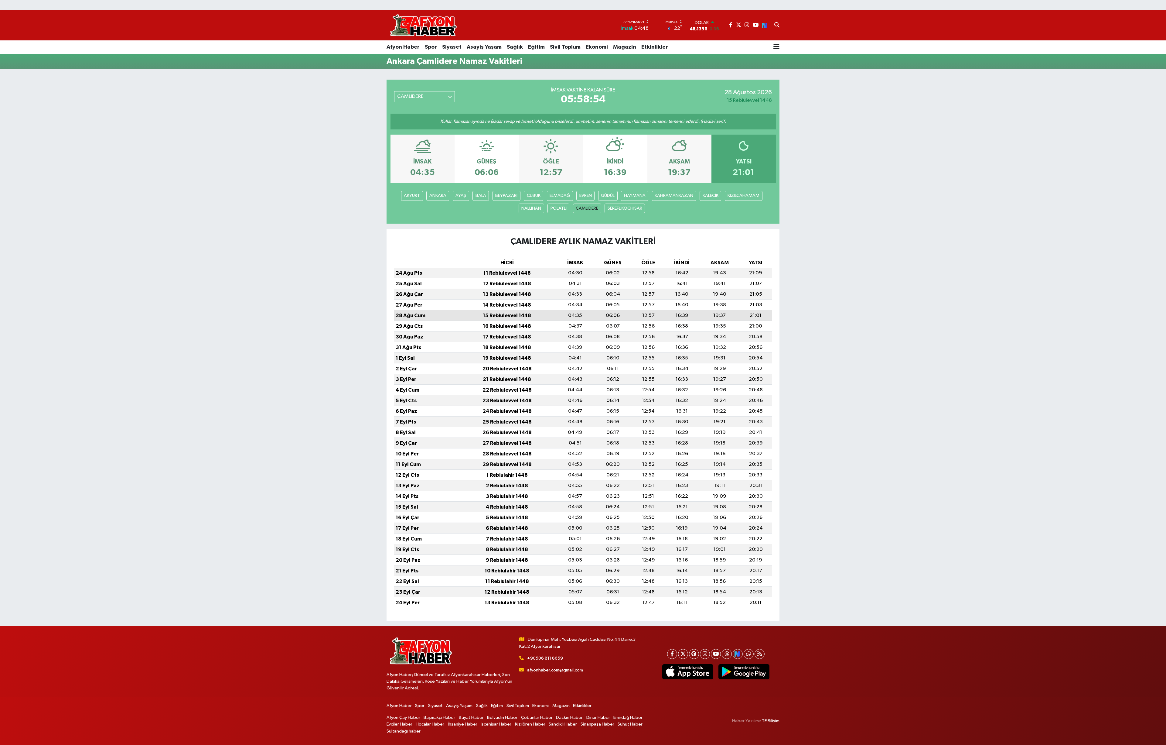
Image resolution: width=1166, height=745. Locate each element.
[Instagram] (705, 654)
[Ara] (776, 25)
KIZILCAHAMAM (743, 195)
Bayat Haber (471, 717)
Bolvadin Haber (502, 717)
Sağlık (515, 47)
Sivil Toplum (565, 47)
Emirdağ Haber (628, 717)
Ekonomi (597, 47)
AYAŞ (460, 195)
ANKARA (437, 195)
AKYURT (412, 195)
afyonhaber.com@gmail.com (555, 670)
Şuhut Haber (630, 724)
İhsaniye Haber (462, 724)
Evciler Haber (399, 724)
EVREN (585, 195)
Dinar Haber (598, 717)
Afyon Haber (403, 47)
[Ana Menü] (776, 47)
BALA (481, 195)
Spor (431, 47)
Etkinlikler (654, 47)
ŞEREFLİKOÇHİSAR (625, 208)
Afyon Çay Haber (403, 717)
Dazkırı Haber (569, 717)
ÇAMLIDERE (587, 208)
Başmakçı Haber (439, 717)
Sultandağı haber (404, 731)
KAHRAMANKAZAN (674, 195)
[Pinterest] (694, 654)
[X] (683, 654)
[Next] (738, 654)
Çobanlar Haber (537, 717)
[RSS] (760, 654)
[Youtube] (716, 654)
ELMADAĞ (560, 195)
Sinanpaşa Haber (597, 724)
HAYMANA (635, 195)
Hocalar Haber (430, 724)
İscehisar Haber (496, 724)
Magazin (624, 47)
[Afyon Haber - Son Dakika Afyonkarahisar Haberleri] (423, 25)
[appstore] (687, 671)
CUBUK (533, 195)
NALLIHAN (531, 208)
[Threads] (727, 654)
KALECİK (710, 195)
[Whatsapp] (749, 654)
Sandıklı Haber (563, 724)
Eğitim (536, 47)
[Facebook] (672, 654)
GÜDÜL (608, 195)
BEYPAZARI (506, 195)
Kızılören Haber (530, 724)
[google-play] (744, 671)
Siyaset (452, 47)
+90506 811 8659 (545, 658)
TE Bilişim (770, 721)
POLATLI (559, 208)
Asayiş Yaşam (484, 47)
